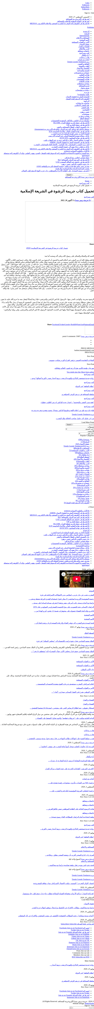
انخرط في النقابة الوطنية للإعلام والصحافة (73, 21)
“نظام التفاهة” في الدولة (84, 837)
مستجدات (85, 114)
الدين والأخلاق (84, 49)
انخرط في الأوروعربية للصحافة (77, 19)
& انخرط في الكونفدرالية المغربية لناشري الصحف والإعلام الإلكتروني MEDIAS (59, 23)
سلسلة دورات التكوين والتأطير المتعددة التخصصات (70, 121)
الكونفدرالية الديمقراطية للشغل (77, 99)
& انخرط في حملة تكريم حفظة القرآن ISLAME (71, 123)
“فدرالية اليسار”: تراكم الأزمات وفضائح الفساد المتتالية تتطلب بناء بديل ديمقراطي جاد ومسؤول (58, 894)
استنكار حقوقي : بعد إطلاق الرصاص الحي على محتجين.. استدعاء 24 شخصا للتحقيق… (62, 708)
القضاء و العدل (83, 46)
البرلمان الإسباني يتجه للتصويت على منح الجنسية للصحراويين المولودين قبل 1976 (63, 607)
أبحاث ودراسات (83, 60)
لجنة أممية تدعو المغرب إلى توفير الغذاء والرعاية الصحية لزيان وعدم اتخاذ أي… (64, 623)
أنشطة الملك (84, 118)
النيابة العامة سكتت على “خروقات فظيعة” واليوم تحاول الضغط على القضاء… (64, 718)
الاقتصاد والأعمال (82, 68)
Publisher (90, 27)
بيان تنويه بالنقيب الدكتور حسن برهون (75, 164)
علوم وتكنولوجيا (83, 94)
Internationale (84, 36)
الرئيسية (86, 31)
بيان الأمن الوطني (87, 669)
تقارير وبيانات (84, 57)
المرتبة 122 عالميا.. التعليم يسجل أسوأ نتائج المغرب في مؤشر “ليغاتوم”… (66, 747)
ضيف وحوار (84, 88)
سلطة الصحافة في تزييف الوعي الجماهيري (78, 981)
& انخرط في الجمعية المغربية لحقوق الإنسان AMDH (69, 142)
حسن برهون (84, 112)
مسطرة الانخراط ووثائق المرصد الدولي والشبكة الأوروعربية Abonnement (61, 129)
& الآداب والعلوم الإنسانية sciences (76, 151)
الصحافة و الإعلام (82, 38)
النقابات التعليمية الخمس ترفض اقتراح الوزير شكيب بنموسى (71, 360)
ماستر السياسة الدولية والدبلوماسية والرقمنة (72, 169)
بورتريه (86, 92)
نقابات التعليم (84, 75)
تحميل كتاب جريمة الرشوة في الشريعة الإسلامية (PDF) (47, 248)
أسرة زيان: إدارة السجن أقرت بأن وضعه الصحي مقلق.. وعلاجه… (69, 855)
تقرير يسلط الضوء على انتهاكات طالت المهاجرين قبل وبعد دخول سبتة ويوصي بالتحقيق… (60, 738)
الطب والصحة (84, 66)
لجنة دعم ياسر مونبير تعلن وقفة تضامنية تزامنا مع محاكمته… (71, 865)
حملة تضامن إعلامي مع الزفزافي (77, 158)
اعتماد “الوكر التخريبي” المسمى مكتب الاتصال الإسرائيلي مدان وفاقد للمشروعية (63, 883)
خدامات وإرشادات (82, 103)
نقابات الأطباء (84, 81)
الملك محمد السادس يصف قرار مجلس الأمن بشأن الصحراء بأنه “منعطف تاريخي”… (62, 651)
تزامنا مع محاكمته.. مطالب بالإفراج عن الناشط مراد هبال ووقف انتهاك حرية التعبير (63, 908)
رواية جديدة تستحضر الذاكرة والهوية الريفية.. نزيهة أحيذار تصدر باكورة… (67, 829)
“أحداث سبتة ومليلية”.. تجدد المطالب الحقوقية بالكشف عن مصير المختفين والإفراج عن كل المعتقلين (56, 916)
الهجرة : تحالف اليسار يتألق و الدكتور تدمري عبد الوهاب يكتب (66, 140)
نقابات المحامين (83, 77)
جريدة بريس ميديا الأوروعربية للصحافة (79, 177)
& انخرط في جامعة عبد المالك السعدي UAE (72, 162)
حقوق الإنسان (84, 44)
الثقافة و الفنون (83, 64)
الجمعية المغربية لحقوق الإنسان (77, 97)
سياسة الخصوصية (82, 546)
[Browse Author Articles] (89, 334)
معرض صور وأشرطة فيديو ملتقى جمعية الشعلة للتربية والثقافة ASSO (62, 166)
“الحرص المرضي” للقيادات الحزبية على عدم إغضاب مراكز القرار (69, 769)
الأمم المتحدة (84, 40)
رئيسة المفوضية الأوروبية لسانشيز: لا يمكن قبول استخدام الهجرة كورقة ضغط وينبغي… (61, 599)
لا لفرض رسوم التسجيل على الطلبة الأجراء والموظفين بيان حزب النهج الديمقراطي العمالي (55, 171)
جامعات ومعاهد (83, 51)
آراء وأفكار (85, 55)
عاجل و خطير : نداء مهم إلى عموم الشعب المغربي (70, 147)
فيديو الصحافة (84, 86)
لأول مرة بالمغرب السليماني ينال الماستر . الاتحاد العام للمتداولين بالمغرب (61, 145)
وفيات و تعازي (84, 116)
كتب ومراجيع (84, 53)
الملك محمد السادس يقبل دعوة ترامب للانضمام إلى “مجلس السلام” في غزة (65, 641)
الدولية (86, 34)
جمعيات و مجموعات (81, 73)
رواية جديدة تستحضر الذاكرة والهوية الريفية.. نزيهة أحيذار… (72, 965)
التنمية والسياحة (83, 70)
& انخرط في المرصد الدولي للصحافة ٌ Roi (73, 160)
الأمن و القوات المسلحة (80, 42)
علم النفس (85, 107)
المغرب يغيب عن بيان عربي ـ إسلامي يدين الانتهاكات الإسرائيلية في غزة (67, 595)
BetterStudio (89, 1003)
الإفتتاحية (86, 110)
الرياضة (86, 101)
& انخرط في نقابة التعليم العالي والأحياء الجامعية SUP (69, 131)
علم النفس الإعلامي (81, 105)
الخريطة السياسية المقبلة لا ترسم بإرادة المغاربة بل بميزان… (71, 761)
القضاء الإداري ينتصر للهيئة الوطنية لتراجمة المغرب (70, 134)
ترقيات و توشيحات (82, 90)
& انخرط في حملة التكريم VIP (77, 125)
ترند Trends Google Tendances (78, 62)
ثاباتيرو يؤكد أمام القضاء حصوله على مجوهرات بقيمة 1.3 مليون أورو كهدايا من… (64, 611)
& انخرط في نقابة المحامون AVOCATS (74, 138)
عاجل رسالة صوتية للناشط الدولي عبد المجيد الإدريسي (68, 136)
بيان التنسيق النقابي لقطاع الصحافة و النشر (73, 127)
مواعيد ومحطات (83, 84)
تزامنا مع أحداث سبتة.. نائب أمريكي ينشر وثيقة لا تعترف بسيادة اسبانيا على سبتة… (63, 603)
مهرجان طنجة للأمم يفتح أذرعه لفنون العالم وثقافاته (74, 368)
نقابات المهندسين (82, 79)
